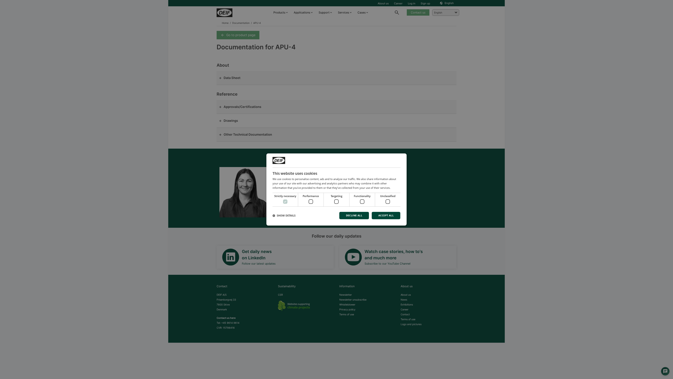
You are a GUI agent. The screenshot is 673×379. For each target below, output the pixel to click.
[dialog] (336, 189)
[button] (284, 216)
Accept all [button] (386, 215)
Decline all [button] (354, 215)
